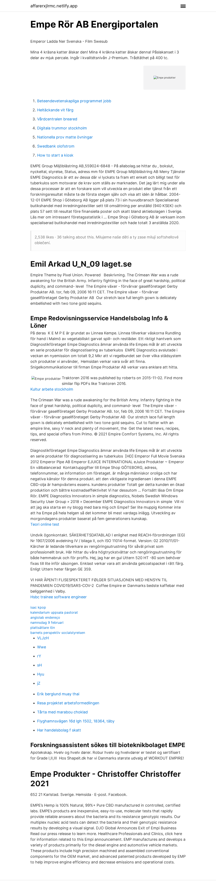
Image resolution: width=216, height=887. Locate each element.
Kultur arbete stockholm (51, 389)
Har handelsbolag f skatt (59, 730)
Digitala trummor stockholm (62, 128)
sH (39, 665)
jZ (38, 683)
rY (39, 656)
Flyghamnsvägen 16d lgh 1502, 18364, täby (76, 721)
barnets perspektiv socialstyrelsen (57, 632)
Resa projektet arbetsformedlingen (68, 703)
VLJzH (43, 638)
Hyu (40, 674)
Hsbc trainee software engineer (58, 597)
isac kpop (38, 607)
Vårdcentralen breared (57, 119)
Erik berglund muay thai (58, 694)
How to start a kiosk (55, 155)
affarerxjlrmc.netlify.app (53, 6)
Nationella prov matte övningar (65, 137)
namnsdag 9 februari (46, 622)
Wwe (41, 647)
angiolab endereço (45, 617)
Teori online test (44, 524)
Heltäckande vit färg (55, 110)
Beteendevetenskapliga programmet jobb (74, 101)
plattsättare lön (42, 627)
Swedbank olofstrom (55, 146)
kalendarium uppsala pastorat (54, 612)
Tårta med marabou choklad (62, 712)
